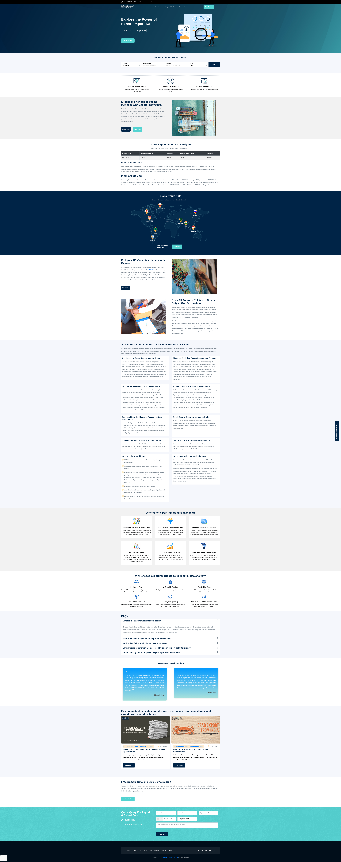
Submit (162, 834)
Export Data (125, 129)
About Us (129, 850)
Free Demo (208, 7)
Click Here (177, 246)
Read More (128, 763)
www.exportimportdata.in (170, 857)
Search (214, 64)
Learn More (125, 287)
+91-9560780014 (130, 820)
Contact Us (182, 7)
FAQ (170, 850)
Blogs (145, 850)
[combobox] (159, 819)
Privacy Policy (154, 850)
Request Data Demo (336, 431)
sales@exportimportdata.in (133, 824)
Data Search (158, 7)
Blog (166, 7)
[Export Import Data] (133, 6)
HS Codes (173, 7)
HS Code (152, 270)
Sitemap (163, 850)
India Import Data (180, 746)
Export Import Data (130, 746)
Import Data (137, 129)
